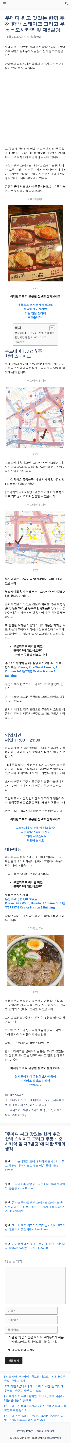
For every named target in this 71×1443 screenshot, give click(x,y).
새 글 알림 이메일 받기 (22, 1350)
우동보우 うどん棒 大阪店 (21, 899)
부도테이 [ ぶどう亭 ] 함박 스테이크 (34, 333)
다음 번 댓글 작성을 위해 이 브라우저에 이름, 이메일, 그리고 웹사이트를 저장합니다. (36, 1339)
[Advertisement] (35, 109)
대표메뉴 (20, 341)
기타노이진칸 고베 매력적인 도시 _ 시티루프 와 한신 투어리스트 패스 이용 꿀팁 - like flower (34, 1165)
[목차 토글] (50, 328)
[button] (66, 3)
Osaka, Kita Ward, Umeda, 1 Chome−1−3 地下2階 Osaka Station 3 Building (31, 671)
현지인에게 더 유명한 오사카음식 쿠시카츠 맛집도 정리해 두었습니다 (35, 1080)
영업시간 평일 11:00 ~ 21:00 (31, 337)
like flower (16, 1095)
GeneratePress (52, 1437)
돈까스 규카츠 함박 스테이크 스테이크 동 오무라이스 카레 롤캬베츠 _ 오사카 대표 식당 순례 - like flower (34, 1206)
